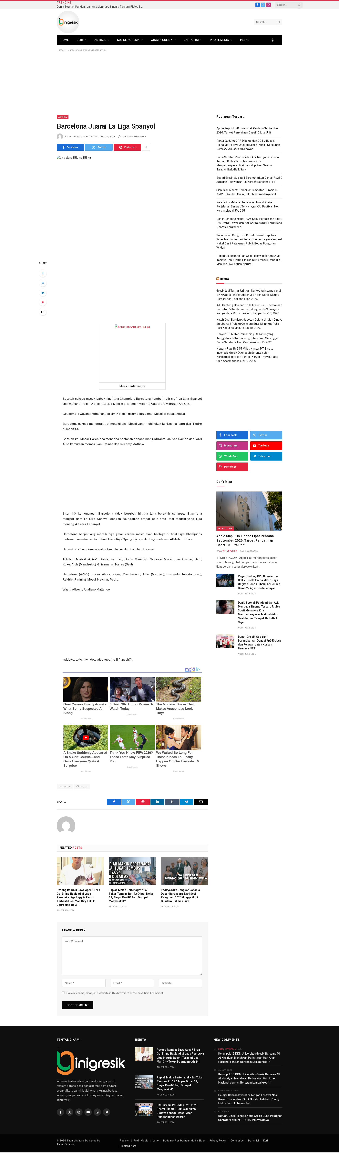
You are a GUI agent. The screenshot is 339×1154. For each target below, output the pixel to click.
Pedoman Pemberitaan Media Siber (184, 1140)
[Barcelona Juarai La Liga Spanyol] (132, 205)
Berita (82, 39)
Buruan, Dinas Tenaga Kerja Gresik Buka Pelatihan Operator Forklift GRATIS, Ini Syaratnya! (250, 1118)
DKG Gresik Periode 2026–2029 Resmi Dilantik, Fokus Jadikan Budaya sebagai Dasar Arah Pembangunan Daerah (177, 1111)
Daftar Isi (191, 39)
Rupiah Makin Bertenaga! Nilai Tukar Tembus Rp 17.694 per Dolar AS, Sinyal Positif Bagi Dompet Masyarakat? (131, 895)
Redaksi (124, 1140)
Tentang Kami (128, 1145)
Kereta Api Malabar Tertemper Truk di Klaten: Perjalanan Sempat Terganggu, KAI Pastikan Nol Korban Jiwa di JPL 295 (247, 206)
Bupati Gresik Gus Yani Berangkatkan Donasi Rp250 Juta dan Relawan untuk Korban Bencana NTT (259, 642)
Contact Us (237, 1140)
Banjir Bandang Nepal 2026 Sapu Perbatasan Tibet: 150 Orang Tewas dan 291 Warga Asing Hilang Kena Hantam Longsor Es (249, 223)
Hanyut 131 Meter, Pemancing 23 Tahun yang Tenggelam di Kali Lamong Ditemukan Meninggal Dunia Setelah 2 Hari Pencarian (247, 338)
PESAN (244, 39)
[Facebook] (42, 273)
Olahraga (82, 786)
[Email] (42, 311)
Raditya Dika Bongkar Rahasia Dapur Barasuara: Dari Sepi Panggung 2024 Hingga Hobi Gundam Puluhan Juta (180, 895)
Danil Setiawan (227, 1049)
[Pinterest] (42, 302)
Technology (225, 528)
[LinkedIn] (42, 292)
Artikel (100, 39)
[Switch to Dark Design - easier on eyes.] (272, 39)
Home (65, 39)
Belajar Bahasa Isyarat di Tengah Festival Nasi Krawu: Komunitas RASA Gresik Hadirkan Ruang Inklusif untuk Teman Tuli (248, 1099)
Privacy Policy (218, 1140)
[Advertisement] (169, 85)
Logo (156, 1140)
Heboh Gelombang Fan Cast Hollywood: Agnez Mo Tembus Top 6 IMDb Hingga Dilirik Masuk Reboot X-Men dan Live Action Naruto (249, 260)
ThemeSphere (65, 1144)
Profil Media (219, 39)
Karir (266, 1140)
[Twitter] (42, 283)
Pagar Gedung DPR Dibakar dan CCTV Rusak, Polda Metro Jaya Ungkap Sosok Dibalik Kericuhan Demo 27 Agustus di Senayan (248, 145)
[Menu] (277, 40)
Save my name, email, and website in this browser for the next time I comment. (115, 993)
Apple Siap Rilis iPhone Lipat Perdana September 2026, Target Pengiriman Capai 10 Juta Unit (245, 540)
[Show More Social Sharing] (146, 147)
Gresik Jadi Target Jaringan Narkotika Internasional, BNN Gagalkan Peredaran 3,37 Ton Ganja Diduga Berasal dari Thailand (249, 294)
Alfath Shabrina (228, 551)
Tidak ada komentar (133, 136)
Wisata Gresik (161, 39)
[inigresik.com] (68, 22)
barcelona (65, 786)
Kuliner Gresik (128, 39)
